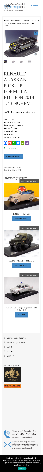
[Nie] (40, 463)
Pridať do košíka (13, 156)
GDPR (9, 347)
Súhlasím (22, 468)
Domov (9, 20)
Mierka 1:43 (17, 20)
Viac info (21, 314)
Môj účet (10, 356)
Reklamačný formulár (16, 342)
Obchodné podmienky (16, 338)
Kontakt (10, 351)
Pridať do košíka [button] (21, 218)
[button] (36, 33)
